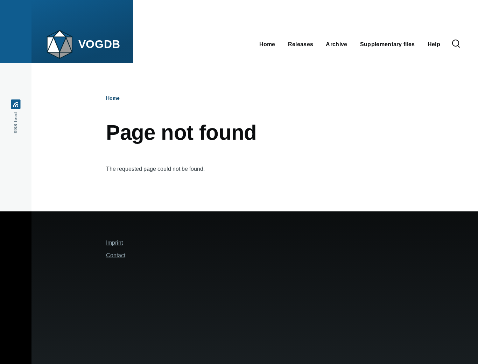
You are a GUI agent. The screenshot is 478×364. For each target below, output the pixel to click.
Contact (115, 255)
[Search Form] (456, 44)
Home (113, 98)
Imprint (114, 243)
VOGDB (99, 44)
